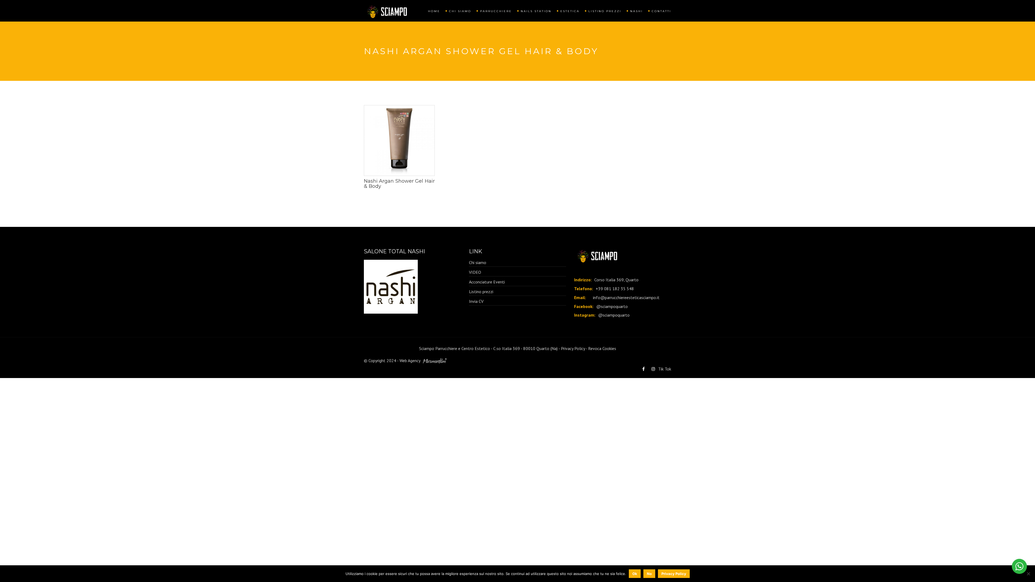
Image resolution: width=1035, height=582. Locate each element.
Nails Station (536, 11)
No (649, 573)
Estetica (569, 11)
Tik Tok (664, 369)
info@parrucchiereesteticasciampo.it (626, 297)
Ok (634, 573)
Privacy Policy (573, 348)
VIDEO (475, 272)
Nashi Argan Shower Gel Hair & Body (399, 183)
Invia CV (476, 301)
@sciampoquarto (612, 306)
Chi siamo (460, 11)
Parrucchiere (496, 11)
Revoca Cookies (602, 348)
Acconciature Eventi (487, 282)
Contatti (661, 11)
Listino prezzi (604, 11)
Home (434, 11)
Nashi (636, 11)
